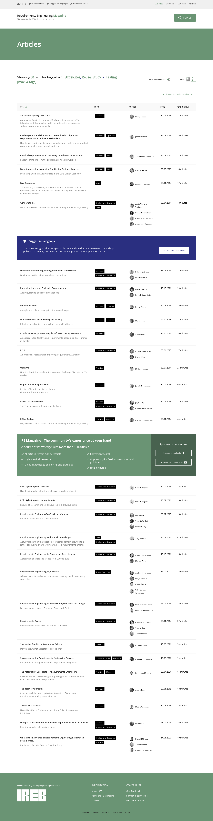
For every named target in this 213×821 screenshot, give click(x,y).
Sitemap (85, 812)
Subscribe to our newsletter (171, 462)
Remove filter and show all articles (179, 94)
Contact (95, 800)
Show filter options (157, 79)
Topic (96, 107)
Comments (170, 4)
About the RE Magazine (103, 795)
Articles (159, 4)
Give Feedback (133, 791)
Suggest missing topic (174, 250)
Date (162, 107)
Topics (187, 17)
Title (22, 107)
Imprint (95, 812)
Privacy (105, 812)
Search (192, 4)
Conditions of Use (121, 812)
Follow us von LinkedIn (172, 453)
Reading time (183, 107)
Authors (182, 4)
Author (132, 107)
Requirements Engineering (41, 17)
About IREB (97, 791)
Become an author (135, 800)
